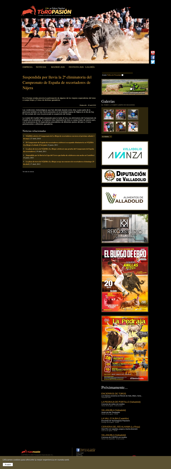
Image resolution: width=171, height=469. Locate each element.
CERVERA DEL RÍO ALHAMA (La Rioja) (120, 427)
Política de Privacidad (114, 75)
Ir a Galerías (105, 136)
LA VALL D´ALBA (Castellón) (115, 418)
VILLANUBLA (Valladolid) (113, 410)
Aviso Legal (79, 453)
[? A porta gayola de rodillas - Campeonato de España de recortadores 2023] (134, 127)
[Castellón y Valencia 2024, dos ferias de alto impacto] (109, 127)
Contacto (79, 454)
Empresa (28, 67)
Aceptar (8, 465)
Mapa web (79, 456)
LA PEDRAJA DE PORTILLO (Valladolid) (121, 402)
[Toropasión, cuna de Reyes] (121, 127)
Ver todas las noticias (28, 171)
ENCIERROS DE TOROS (113, 394)
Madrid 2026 (58, 67)
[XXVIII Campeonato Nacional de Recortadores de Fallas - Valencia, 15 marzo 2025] (121, 115)
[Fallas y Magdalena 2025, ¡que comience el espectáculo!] (134, 115)
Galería (90, 67)
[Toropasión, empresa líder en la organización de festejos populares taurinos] (47, 11)
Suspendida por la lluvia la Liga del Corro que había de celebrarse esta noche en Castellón (60, 155)
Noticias (41, 67)
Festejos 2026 (76, 67)
